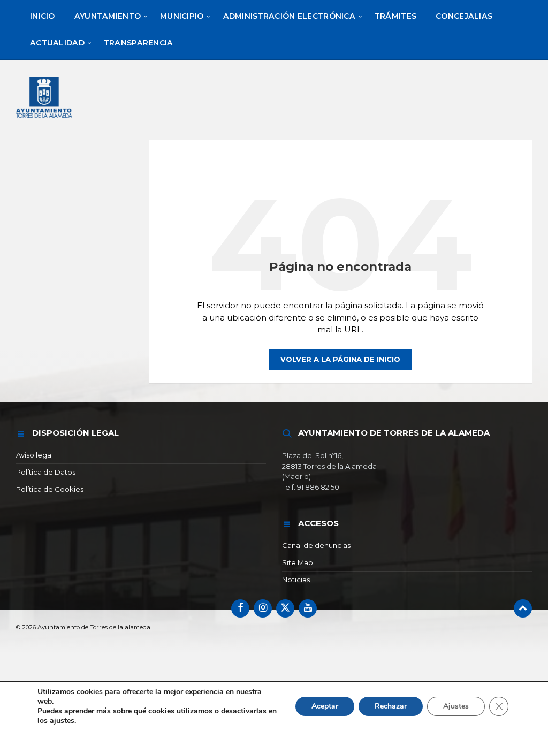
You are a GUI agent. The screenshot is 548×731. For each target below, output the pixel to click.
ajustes (62, 721)
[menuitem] (42, 16)
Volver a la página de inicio (340, 359)
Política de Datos (45, 472)
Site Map (297, 562)
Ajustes (456, 706)
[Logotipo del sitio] (45, 119)
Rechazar (391, 706)
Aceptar (324, 706)
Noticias (296, 579)
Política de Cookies (49, 489)
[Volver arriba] (523, 608)
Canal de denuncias (316, 545)
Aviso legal (34, 455)
